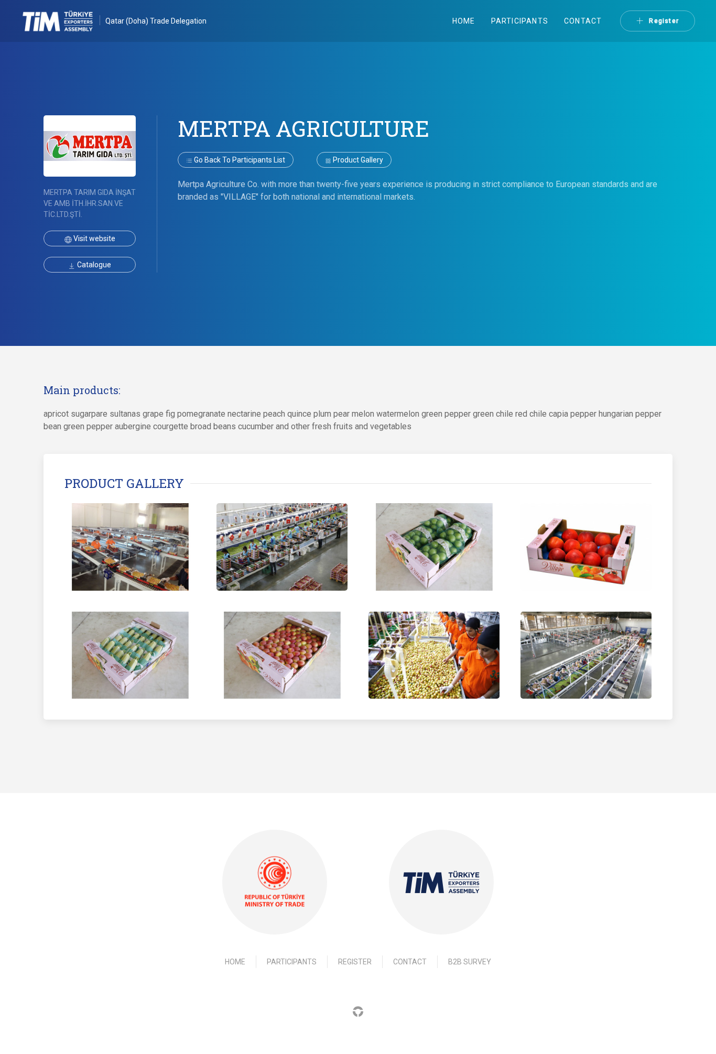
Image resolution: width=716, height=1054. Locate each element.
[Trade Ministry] (274, 882)
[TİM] (441, 882)
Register (664, 21)
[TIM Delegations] (63, 21)
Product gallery (357, 160)
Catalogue (93, 264)
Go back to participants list (238, 160)
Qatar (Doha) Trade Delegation (156, 21)
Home (463, 21)
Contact (583, 21)
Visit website (93, 238)
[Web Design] (358, 1011)
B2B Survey (469, 962)
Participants (519, 21)
